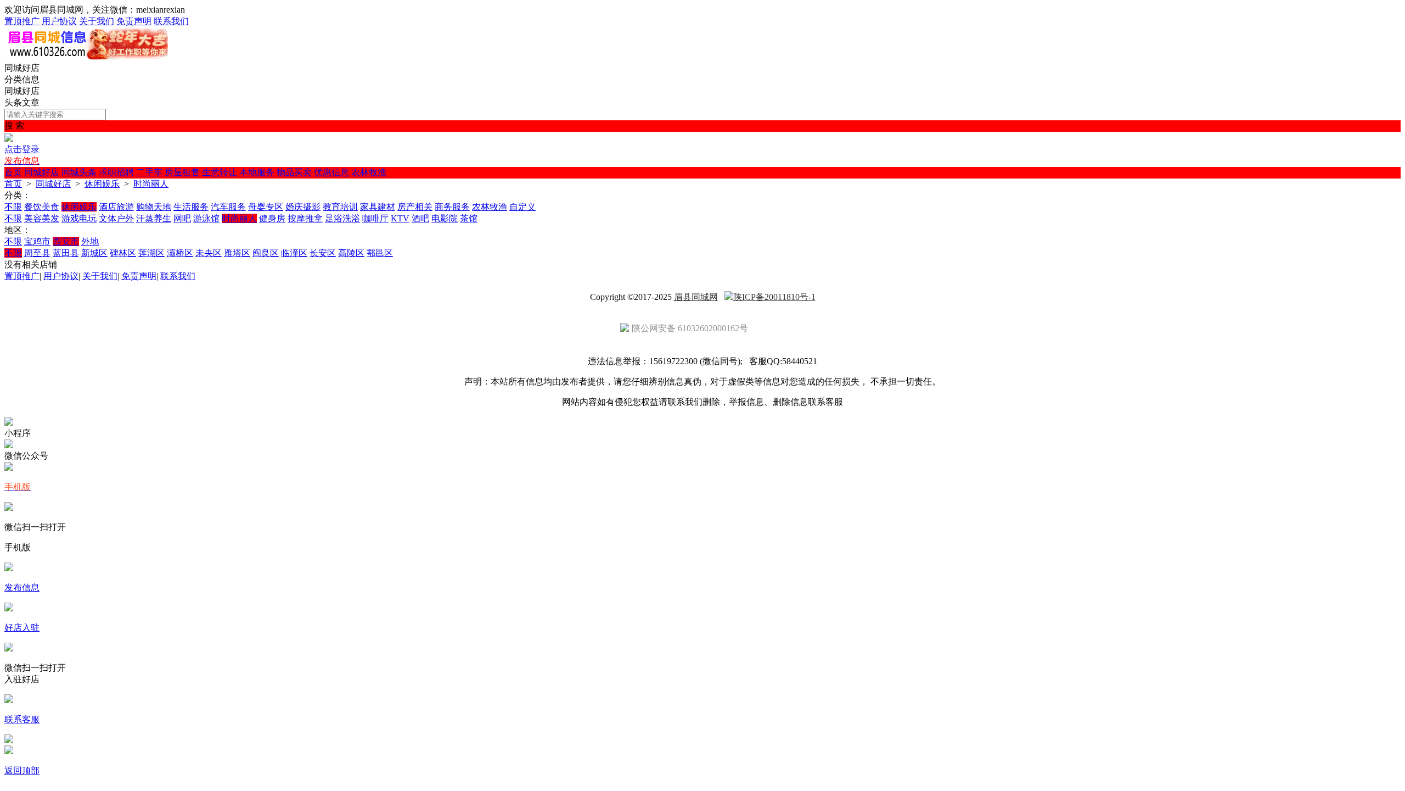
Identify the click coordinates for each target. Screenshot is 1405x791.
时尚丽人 (150, 183)
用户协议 (59, 21)
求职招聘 (116, 172)
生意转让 (219, 172)
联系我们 (171, 21)
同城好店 (41, 172)
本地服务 (256, 172)
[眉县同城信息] (86, 57)
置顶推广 (22, 21)
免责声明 (133, 21)
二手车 (149, 172)
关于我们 (96, 21)
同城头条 (79, 172)
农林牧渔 (368, 172)
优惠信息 (331, 172)
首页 (13, 172)
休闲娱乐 (102, 183)
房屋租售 (182, 172)
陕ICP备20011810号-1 (774, 297)
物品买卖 (294, 172)
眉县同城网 (696, 297)
